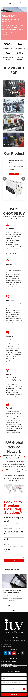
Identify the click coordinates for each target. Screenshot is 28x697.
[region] (14, 178)
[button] (20, 3)
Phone (6, 544)
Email (6, 539)
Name (6, 534)
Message (7, 549)
